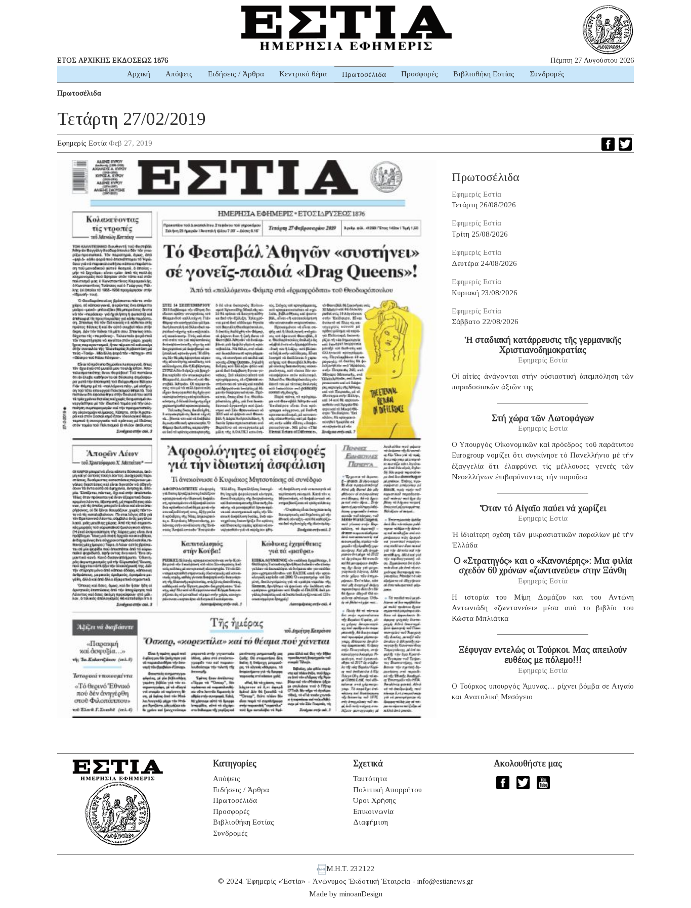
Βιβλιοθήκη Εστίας (483, 74)
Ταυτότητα (370, 779)
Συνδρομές (547, 74)
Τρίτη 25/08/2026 (480, 234)
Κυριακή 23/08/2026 (484, 293)
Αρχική (138, 74)
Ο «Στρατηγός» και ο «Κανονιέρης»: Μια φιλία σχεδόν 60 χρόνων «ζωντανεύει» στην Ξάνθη (543, 566)
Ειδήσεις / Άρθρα (236, 74)
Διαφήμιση (370, 822)
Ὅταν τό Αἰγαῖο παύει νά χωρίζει (543, 508)
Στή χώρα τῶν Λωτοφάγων (543, 418)
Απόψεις (179, 74)
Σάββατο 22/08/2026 (485, 321)
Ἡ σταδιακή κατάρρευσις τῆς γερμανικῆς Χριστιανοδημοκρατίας (543, 345)
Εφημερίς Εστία (82, 143)
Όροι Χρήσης (374, 800)
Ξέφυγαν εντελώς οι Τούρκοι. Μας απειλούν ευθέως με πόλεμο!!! (543, 655)
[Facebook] (608, 144)
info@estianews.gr (445, 881)
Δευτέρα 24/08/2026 (484, 263)
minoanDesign (360, 894)
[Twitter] (625, 144)
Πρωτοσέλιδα (364, 74)
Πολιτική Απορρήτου (387, 790)
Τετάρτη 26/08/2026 (484, 205)
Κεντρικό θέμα (303, 74)
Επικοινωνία (373, 811)
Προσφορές (419, 74)
